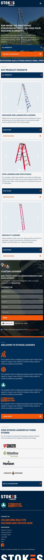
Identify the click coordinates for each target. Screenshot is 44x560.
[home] (8, 3)
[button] (40, 3)
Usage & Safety (6, 532)
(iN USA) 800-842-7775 (13, 520)
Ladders (4, 537)
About (3, 539)
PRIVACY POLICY (6, 530)
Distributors (5, 534)
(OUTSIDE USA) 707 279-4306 (17, 523)
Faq (2, 541)
